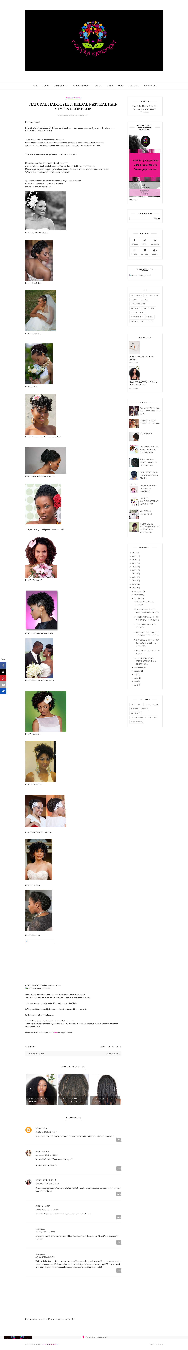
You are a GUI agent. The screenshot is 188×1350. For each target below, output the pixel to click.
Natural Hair (61, 86)
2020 (134, 559)
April (136, 685)
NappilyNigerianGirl (138, 304)
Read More (144, 112)
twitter (144, 244)
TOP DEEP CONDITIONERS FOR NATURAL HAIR (149, 501)
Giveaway (134, 300)
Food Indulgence (151, 295)
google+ (155, 254)
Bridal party (43, 1206)
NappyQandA (135, 308)
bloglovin (144, 254)
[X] (3, 672)
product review (147, 321)
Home (34, 86)
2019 (134, 563)
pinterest (134, 254)
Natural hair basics (138, 313)
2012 (134, 588)
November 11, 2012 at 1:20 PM (47, 1184)
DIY (132, 295)
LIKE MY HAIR (146, 433)
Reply (119, 1140)
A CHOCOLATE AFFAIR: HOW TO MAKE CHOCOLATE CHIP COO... (146, 643)
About (46, 86)
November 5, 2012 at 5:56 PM (47, 1155)
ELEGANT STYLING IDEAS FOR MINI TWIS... (104, 1100)
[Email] (3, 684)
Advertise (134, 86)
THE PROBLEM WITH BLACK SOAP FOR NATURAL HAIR (149, 449)
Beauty (98, 86)
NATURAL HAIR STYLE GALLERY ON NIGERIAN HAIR (150, 411)
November (138, 595)
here (56, 1032)
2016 (134, 573)
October (137, 598)
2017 (134, 570)
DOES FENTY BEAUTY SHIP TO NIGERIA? (141, 358)
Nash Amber (43, 1151)
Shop (120, 86)
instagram (155, 244)
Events (138, 295)
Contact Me (150, 86)
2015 (134, 577)
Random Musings (81, 86)
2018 (134, 566)
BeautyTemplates (50, 1345)
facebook (134, 244)
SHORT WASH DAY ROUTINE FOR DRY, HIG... (72, 1100)
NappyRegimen (149, 308)
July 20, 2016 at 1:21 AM (45, 1257)
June (136, 678)
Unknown (41, 1128)
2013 (134, 584)
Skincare (150, 317)
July (135, 674)
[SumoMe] (3, 691)
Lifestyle (144, 300)
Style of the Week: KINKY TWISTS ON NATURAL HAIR (148, 462)
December (138, 591)
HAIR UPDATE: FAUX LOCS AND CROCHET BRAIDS (149, 475)
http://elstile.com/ (85, 1264)
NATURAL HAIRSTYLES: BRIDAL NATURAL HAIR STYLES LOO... (145, 661)
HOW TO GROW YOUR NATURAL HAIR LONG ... (40, 1100)
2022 (134, 552)
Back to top (155, 1345)
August (137, 671)
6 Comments (30, 1046)
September (138, 667)
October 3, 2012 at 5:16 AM (46, 1132)
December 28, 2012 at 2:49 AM (47, 1209)
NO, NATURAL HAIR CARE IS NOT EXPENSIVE (148, 488)
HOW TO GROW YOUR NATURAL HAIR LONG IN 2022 (143, 383)
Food (110, 86)
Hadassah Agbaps (46, 1180)
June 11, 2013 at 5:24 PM (45, 1232)
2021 (134, 556)
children (134, 321)
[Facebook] (3, 665)
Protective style (73, 98)
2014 (134, 581)
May (136, 681)
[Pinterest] (3, 678)
